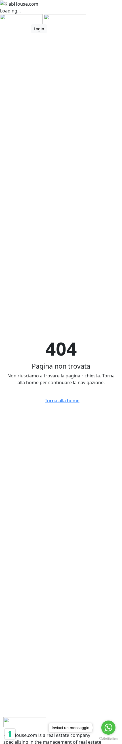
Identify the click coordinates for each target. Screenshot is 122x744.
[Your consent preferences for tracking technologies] (10, 734)
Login (39, 28)
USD (4, 28)
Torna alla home (62, 400)
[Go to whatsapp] (108, 728)
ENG (20, 28)
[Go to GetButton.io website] (108, 738)
